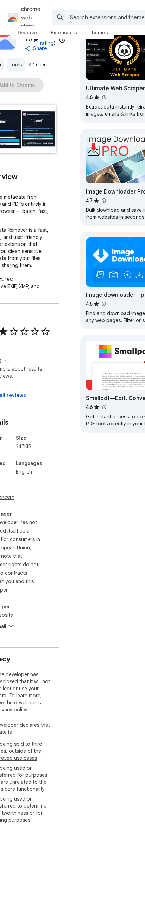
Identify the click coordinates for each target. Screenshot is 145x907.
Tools (16, 64)
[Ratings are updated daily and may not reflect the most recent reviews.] (62, 40)
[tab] (28, 32)
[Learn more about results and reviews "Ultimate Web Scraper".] (103, 97)
